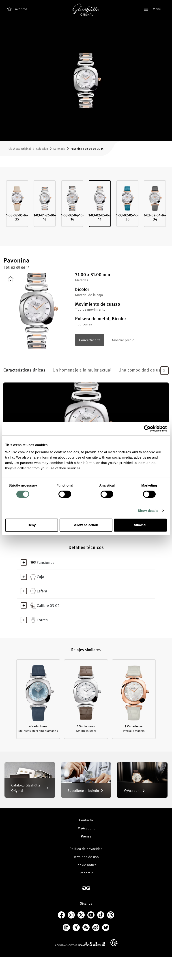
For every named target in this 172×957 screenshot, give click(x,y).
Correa (42, 620)
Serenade (59, 148)
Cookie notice (86, 864)
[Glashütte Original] (86, 10)
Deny (32, 525)
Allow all (140, 525)
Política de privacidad (86, 848)
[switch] (64, 494)
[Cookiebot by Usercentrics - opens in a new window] (147, 428)
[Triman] (114, 942)
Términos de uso (86, 856)
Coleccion (42, 148)
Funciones (45, 562)
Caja (40, 576)
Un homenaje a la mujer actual (82, 369)
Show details (148, 511)
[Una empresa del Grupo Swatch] (79, 944)
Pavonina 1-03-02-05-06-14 (87, 148)
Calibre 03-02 (48, 605)
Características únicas (24, 369)
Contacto (86, 819)
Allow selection (86, 525)
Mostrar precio (123, 339)
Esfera (42, 591)
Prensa (86, 836)
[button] (164, 370)
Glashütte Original (20, 148)
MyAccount (86, 828)
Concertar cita (89, 339)
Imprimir (86, 872)
